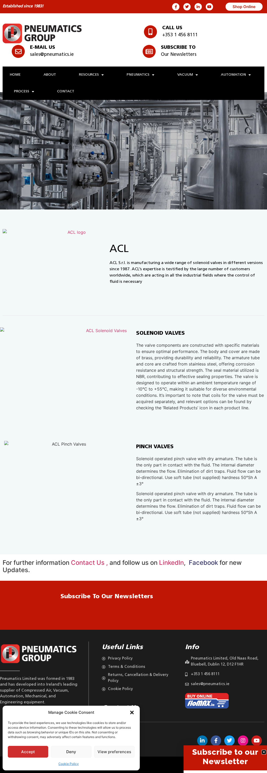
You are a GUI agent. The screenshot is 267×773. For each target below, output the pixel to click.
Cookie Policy (68, 764)
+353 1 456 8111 (180, 35)
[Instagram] (243, 740)
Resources (89, 75)
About (50, 75)
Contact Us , (90, 562)
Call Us (172, 28)
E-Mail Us (42, 47)
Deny (71, 751)
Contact (65, 91)
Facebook (202, 562)
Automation (233, 75)
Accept (28, 751)
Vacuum (185, 75)
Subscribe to (178, 47)
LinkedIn (171, 562)
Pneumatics (138, 75)
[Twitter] (187, 6)
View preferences (114, 751)
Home (15, 75)
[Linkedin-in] (198, 6)
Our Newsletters (178, 54)
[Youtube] (209, 6)
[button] (132, 712)
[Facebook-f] (175, 6)
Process (21, 91)
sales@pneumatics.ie (52, 54)
